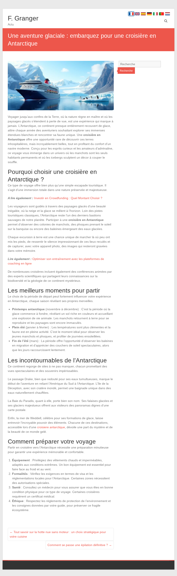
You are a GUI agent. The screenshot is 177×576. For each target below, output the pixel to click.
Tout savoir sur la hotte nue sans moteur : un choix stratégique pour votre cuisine (58, 534)
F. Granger (23, 18)
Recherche (126, 70)
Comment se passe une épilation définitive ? (79, 545)
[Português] (161, 14)
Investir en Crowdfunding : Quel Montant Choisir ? (68, 198)
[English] (137, 14)
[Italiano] (155, 14)
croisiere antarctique (51, 427)
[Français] (131, 14)
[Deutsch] (149, 14)
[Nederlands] (167, 14)
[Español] (143, 14)
